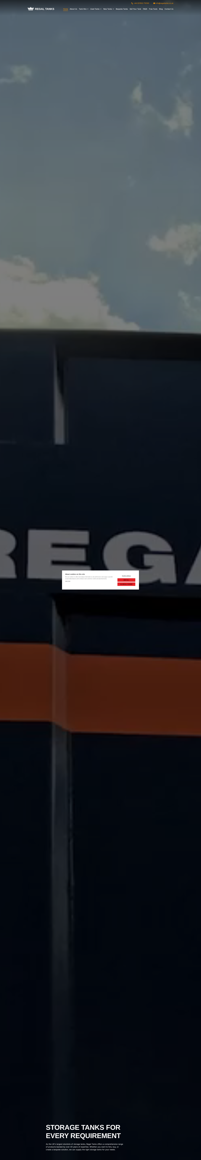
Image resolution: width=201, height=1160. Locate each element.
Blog (161, 9)
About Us (73, 9)
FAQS (145, 9)
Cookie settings (126, 575)
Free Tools (153, 9)
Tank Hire (82, 9)
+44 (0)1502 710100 (141, 3)
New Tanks (107, 9)
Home (65, 9)
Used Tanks (94, 9)
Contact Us (169, 9)
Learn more (67, 581)
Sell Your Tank (135, 9)
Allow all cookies (126, 584)
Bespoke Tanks (122, 9)
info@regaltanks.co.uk (164, 3)
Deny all (126, 580)
